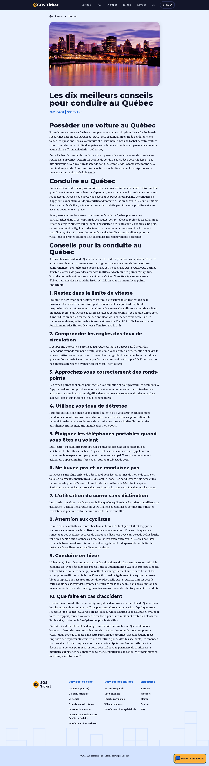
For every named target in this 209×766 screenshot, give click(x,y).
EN (153, 5)
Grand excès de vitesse (81, 704)
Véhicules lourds (113, 704)
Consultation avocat (80, 709)
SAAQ (91, 172)
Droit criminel (112, 693)
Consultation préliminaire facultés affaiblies (83, 716)
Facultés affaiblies (114, 699)
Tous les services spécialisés (120, 709)
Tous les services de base (83, 723)
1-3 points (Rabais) (79, 688)
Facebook (145, 693)
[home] (45, 3)
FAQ (99, 5)
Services (86, 5)
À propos (112, 5)
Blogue (127, 5)
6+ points (74, 699)
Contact (141, 5)
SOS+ (169, 5)
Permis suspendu (114, 688)
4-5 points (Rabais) (79, 693)
